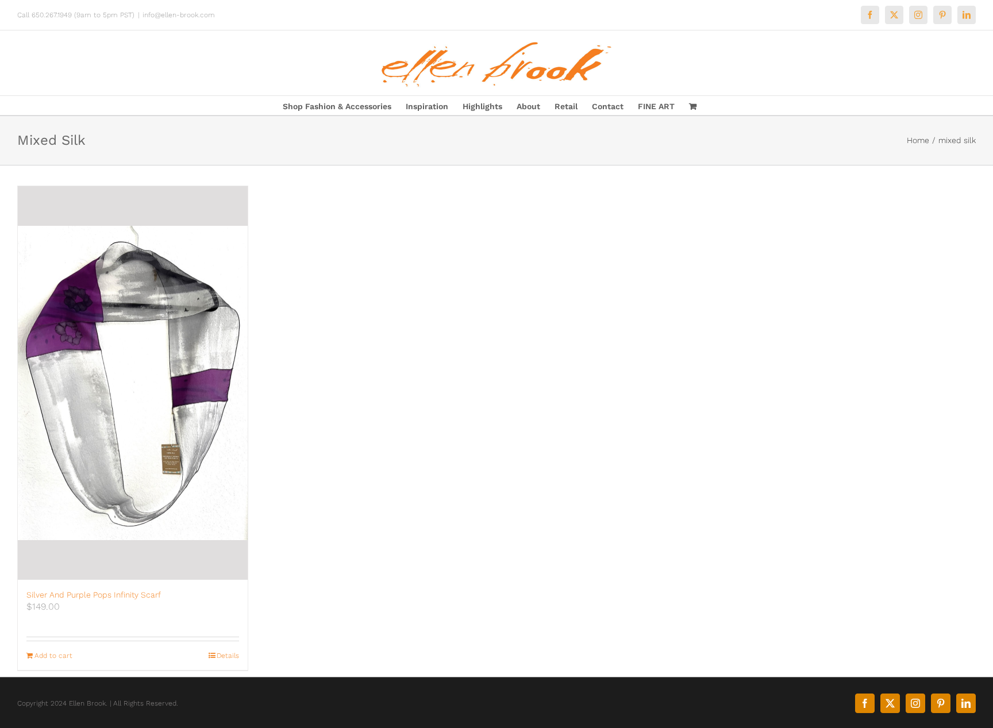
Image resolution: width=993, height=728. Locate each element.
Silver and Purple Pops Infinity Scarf (93, 594)
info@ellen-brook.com (179, 15)
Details (228, 656)
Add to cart (53, 656)
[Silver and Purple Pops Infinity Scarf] (133, 383)
